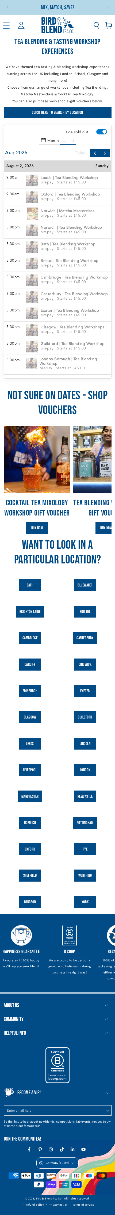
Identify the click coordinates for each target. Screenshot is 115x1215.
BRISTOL (85, 611)
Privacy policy (58, 1205)
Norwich (30, 822)
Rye (85, 849)
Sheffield (30, 875)
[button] (96, 25)
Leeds (30, 743)
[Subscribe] (108, 1110)
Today (80, 153)
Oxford (30, 849)
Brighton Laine (30, 611)
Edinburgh (30, 691)
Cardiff (30, 664)
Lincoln (85, 743)
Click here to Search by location (57, 112)
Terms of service (83, 1205)
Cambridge (30, 638)
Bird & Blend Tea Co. (49, 1199)
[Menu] (6, 25)
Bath (30, 585)
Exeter (85, 691)
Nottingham (85, 822)
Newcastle (85, 796)
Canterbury (84, 638)
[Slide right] (107, 7)
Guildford (85, 717)
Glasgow (30, 717)
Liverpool (30, 770)
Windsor (30, 902)
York (85, 902)
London (85, 770)
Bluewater (85, 585)
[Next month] (105, 153)
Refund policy (34, 1205)
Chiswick (85, 664)
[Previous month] (95, 153)
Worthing (85, 875)
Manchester (30, 796)
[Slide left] (8, 7)
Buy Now (37, 528)
